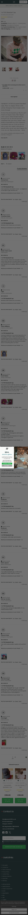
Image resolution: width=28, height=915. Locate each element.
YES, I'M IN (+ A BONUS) (7, 463)
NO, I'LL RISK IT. (7, 465)
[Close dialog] (27, 447)
